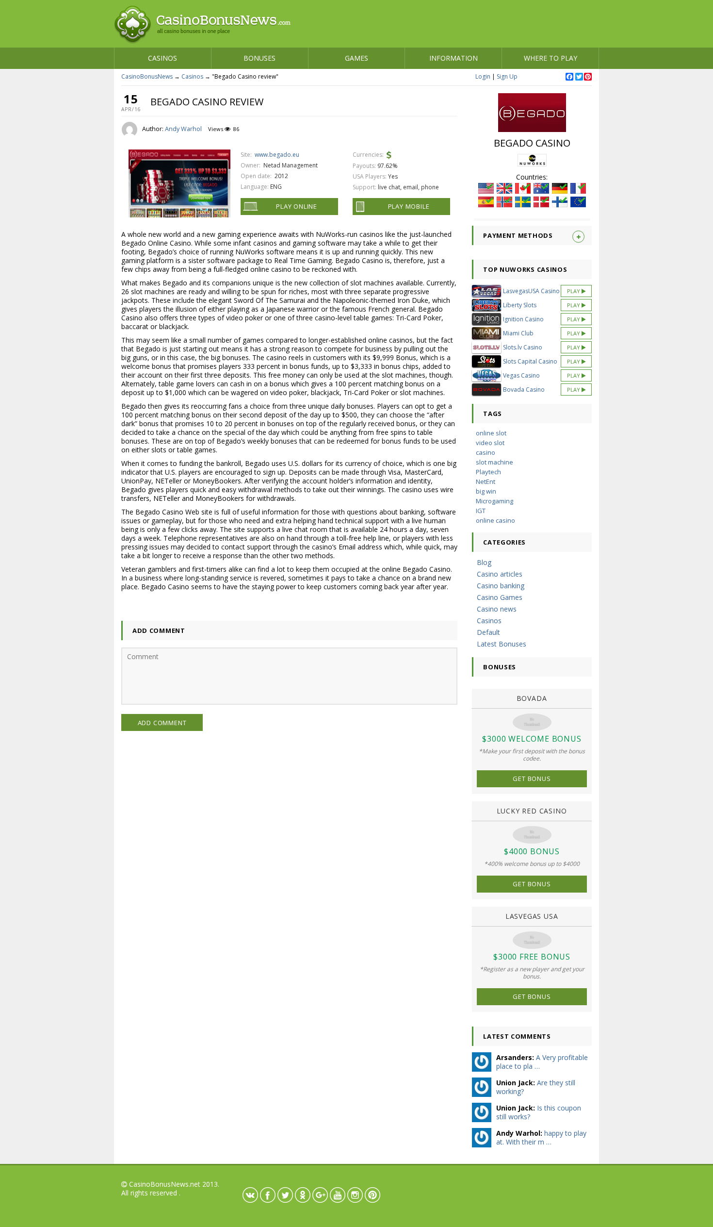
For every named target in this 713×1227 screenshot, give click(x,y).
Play (574, 291)
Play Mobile (409, 206)
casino (485, 452)
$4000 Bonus (532, 851)
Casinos (162, 58)
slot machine (494, 462)
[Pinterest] (587, 77)
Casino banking (500, 585)
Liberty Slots (519, 305)
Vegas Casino (521, 375)
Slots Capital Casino (530, 361)
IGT (481, 510)
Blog (484, 562)
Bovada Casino (524, 389)
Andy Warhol (183, 129)
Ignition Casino (523, 319)
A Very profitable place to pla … (542, 1062)
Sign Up (507, 76)
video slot (490, 442)
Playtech (488, 471)
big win (486, 491)
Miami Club (518, 333)
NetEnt (485, 481)
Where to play (550, 58)
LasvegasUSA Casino (531, 291)
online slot (491, 433)
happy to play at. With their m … (541, 1137)
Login (482, 76)
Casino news (497, 609)
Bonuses (259, 58)
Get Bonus (532, 778)
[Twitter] (578, 77)
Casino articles (499, 574)
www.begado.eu (277, 154)
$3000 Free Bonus (531, 956)
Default (488, 632)
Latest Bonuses (501, 643)
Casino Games (499, 597)
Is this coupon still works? (538, 1112)
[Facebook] (569, 77)
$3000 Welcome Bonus (531, 738)
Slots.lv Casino (522, 347)
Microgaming (494, 501)
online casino (495, 520)
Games (356, 58)
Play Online (296, 206)
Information (453, 58)
